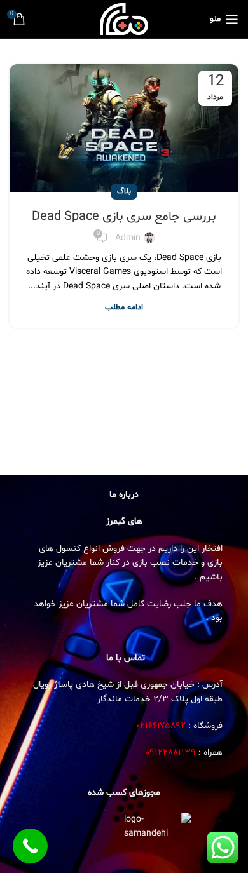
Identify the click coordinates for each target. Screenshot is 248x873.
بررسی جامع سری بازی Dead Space (124, 217)
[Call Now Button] (30, 846)
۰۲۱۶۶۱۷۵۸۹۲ (161, 726)
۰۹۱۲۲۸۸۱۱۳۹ (171, 753)
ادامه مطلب (124, 308)
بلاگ (124, 191)
